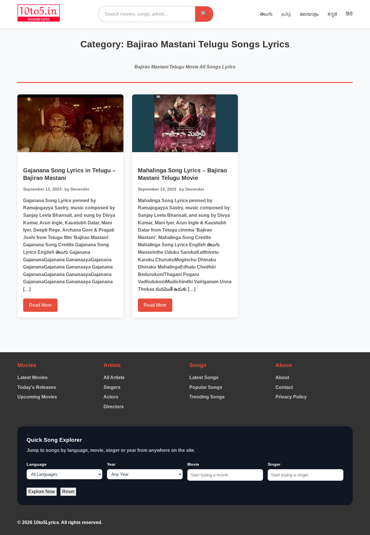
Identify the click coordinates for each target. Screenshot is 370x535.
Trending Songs (207, 396)
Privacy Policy (291, 396)
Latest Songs (204, 377)
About (282, 377)
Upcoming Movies (37, 396)
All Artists (114, 377)
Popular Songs (205, 387)
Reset (68, 491)
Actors (110, 396)
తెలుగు (266, 14)
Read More (40, 305)
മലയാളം (309, 14)
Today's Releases (36, 387)
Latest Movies (32, 377)
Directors (113, 406)
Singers (112, 387)
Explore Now (41, 491)
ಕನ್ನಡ (332, 14)
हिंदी (349, 14)
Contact (284, 387)
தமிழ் (286, 14)
